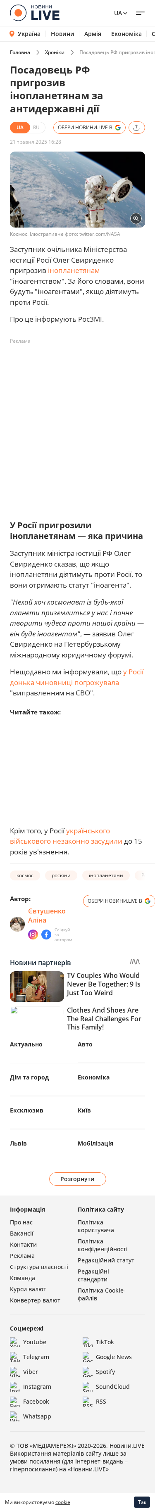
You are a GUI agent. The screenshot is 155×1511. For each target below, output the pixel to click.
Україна (29, 34)
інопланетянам (74, 270)
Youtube (34, 1342)
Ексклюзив (26, 1110)
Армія (92, 34)
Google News (114, 1357)
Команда (22, 1278)
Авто (85, 1044)
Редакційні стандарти (93, 1275)
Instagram (37, 1386)
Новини (62, 34)
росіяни (61, 875)
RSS (101, 1401)
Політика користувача (96, 1226)
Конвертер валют (35, 1300)
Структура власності (39, 1267)
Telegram (36, 1357)
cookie (62, 1502)
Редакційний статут (106, 1260)
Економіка (126, 34)
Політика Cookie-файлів (102, 1294)
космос (25, 875)
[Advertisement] (77, 425)
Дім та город (29, 1077)
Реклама (22, 1256)
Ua (118, 13)
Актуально (26, 1044)
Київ (84, 1110)
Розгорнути (77, 1179)
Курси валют (28, 1289)
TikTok (105, 1342)
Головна (20, 52)
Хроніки (54, 52)
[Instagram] (33, 934)
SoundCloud (113, 1386)
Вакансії (21, 1233)
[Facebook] (46, 934)
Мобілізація (95, 1143)
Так (142, 1502)
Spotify (105, 1372)
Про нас (21, 1222)
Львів (18, 1143)
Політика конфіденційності (103, 1245)
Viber (30, 1372)
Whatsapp (37, 1416)
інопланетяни (106, 875)
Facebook (36, 1401)
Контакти (23, 1244)
